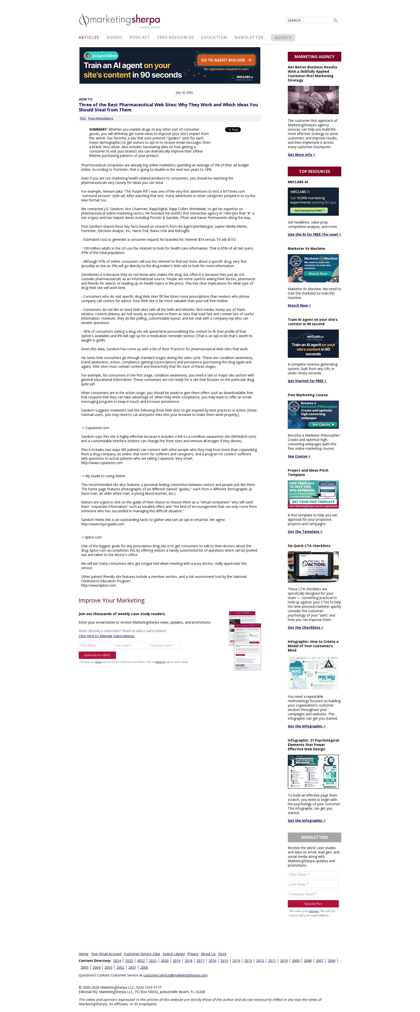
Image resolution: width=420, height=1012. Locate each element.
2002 (120, 967)
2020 (165, 960)
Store (222, 953)
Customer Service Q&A (142, 953)
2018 (188, 960)
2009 (296, 960)
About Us (208, 953)
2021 (153, 960)
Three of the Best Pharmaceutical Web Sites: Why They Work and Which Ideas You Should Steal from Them (168, 107)
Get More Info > (301, 154)
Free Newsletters (100, 118)
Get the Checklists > (306, 627)
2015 (224, 960)
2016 (212, 960)
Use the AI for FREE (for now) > (314, 234)
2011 (272, 960)
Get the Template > (305, 531)
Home (83, 953)
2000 (144, 967)
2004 (96, 967)
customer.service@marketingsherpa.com (175, 975)
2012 (260, 960)
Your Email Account (106, 953)
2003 (108, 967)
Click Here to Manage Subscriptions (106, 636)
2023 (129, 960)
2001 (132, 967)
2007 (320, 960)
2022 (141, 960)
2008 (308, 960)
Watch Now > (299, 305)
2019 (177, 960)
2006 (331, 960)
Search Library (174, 953)
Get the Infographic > (307, 726)
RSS (83, 118)
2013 (248, 960)
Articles (89, 37)
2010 (284, 960)
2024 (117, 960)
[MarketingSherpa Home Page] (120, 29)
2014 (236, 960)
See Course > (299, 456)
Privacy (193, 953)
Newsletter (249, 37)
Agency (283, 37)
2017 (200, 960)
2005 (84, 967)
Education (214, 37)
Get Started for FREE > (307, 380)
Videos (115, 37)
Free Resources (176, 37)
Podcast (140, 37)
